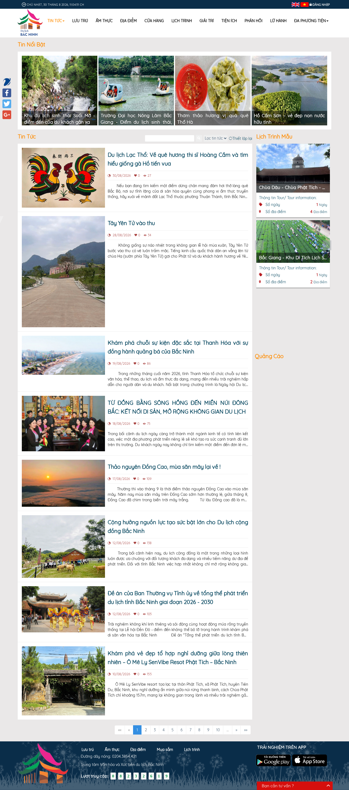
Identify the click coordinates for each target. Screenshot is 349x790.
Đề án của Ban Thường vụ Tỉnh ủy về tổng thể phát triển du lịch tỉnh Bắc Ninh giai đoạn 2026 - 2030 (178, 597)
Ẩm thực (104, 20)
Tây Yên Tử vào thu (131, 223)
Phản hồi (254, 20)
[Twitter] (6, 103)
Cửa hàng (154, 20)
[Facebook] (6, 92)
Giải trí (207, 20)
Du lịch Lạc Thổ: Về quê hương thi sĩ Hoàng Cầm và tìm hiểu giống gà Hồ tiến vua (178, 159)
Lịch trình (182, 20)
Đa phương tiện (310, 20)
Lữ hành (278, 20)
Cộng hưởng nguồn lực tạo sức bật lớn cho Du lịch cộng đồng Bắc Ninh (178, 526)
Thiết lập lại (242, 138)
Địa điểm (128, 20)
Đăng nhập (321, 5)
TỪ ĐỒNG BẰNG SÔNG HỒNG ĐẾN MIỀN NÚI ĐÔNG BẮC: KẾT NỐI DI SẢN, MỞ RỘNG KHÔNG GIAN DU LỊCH (178, 407)
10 (218, 729)
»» (245, 729)
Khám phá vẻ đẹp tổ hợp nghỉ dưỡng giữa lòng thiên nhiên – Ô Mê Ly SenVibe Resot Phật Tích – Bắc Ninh (178, 657)
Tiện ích (229, 20)
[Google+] (6, 114)
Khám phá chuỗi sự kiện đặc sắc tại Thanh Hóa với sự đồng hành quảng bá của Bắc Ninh (178, 347)
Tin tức (54, 20)
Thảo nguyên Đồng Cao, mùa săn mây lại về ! (164, 466)
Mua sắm (165, 749)
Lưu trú (80, 20)
